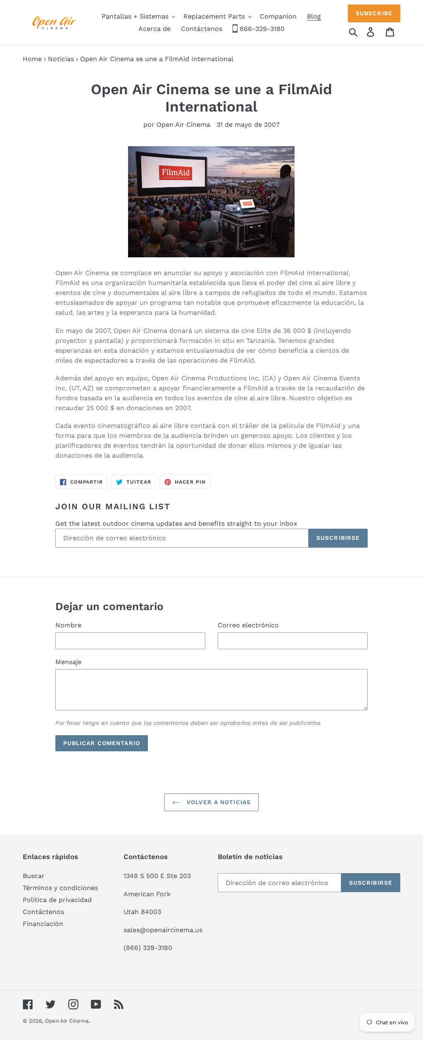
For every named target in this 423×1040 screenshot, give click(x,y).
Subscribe (374, 13)
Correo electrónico (248, 625)
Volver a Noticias (218, 802)
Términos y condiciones (60, 888)
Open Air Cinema (66, 1021)
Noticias (61, 59)
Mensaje (68, 662)
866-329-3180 (261, 29)
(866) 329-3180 (148, 948)
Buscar (34, 876)
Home (32, 59)
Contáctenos (43, 912)
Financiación (43, 924)
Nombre (68, 625)
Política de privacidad (57, 900)
